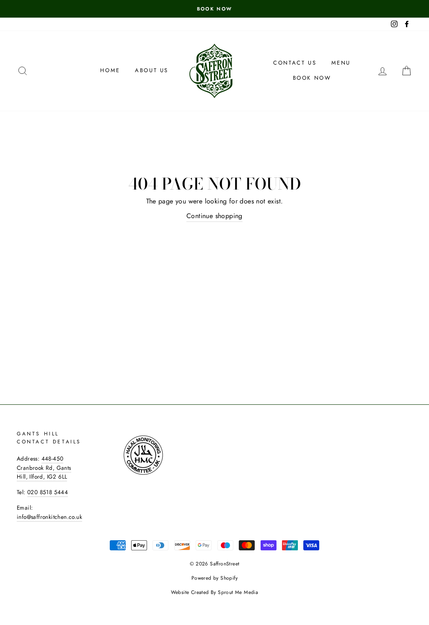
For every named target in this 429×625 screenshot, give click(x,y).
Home (110, 70)
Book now (312, 78)
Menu (341, 63)
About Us (151, 70)
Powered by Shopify (214, 578)
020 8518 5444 (47, 492)
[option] (214, 8)
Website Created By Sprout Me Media (214, 592)
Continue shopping (214, 216)
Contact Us (294, 63)
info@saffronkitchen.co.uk (49, 517)
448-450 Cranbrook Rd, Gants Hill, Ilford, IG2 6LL (44, 467)
